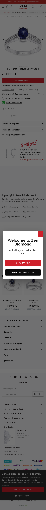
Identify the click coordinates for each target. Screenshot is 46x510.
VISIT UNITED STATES (23, 272)
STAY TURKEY (23, 263)
